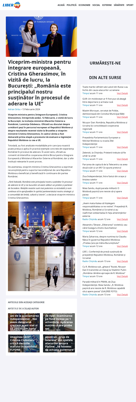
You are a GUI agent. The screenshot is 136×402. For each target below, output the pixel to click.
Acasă (61, 5)
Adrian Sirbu (14, 109)
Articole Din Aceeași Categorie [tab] (26, 302)
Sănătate (119, 5)
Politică (71, 5)
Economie (84, 5)
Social (96, 5)
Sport (129, 5)
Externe (107, 5)
